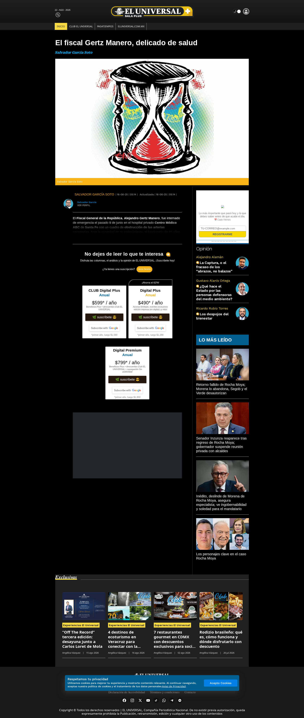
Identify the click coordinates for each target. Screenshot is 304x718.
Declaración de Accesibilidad (126, 692)
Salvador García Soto (94, 194)
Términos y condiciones (165, 692)
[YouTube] (148, 700)
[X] (140, 700)
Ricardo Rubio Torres (212, 308)
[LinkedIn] (179, 700)
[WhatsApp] (164, 700)
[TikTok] (156, 700)
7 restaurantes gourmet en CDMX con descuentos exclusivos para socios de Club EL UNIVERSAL (175, 641)
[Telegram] (172, 700)
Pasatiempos (105, 26)
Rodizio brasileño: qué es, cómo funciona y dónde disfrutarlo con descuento (221, 639)
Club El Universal (81, 26)
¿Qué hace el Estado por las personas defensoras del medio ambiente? (214, 292)
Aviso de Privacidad (174, 686)
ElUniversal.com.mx (131, 26)
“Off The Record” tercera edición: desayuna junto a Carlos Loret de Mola (82, 639)
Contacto (190, 692)
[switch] (237, 11)
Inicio (61, 26)
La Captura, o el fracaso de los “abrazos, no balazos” (214, 267)
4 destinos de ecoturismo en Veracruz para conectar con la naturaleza (122, 641)
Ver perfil (83, 205)
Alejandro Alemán (209, 257)
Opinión (204, 249)
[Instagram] (132, 700)
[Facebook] (124, 700)
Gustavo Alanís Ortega (213, 280)
